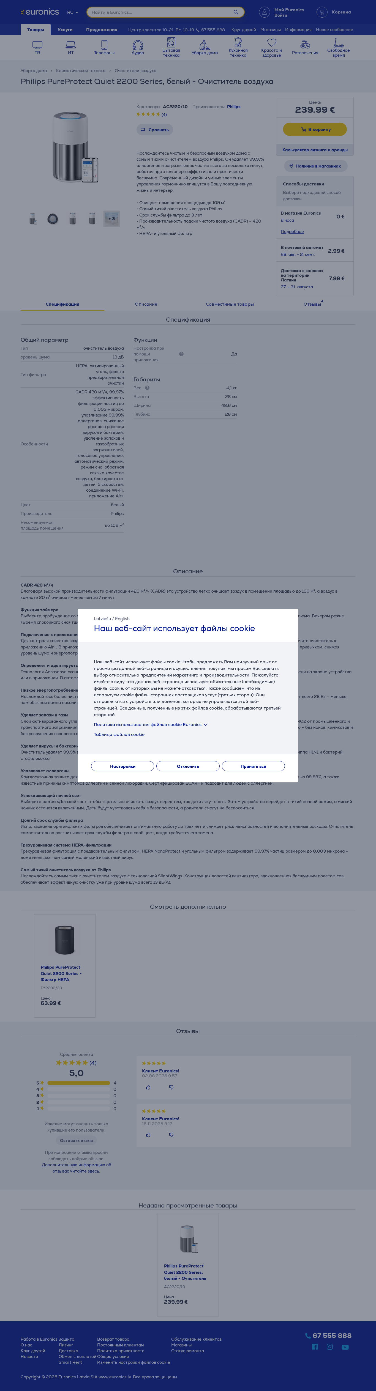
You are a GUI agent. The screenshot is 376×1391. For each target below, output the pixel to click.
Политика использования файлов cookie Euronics (147, 724)
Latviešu (102, 618)
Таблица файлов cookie (119, 734)
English (122, 618)
